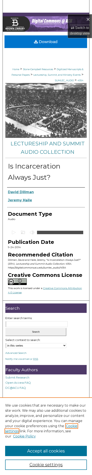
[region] (46, 436)
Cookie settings (46, 464)
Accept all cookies (46, 451)
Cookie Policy (24, 436)
